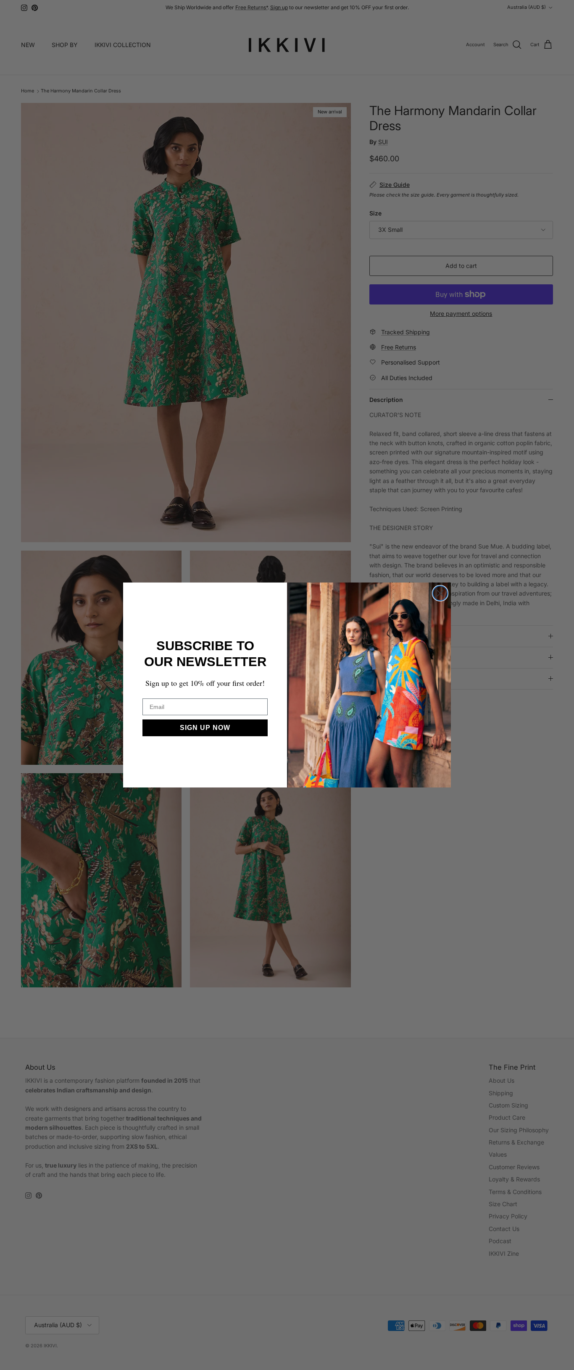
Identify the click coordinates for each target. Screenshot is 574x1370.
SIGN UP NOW (205, 727)
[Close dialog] (440, 593)
